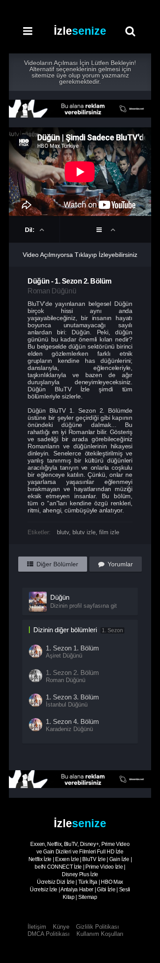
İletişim (37, 926)
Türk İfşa (87, 882)
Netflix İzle (40, 859)
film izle (109, 532)
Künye (61, 926)
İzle (80, 30)
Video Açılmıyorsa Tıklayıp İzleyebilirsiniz (80, 254)
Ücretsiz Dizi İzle (56, 882)
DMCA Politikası (49, 933)
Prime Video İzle (104, 867)
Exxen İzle (67, 859)
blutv (63, 532)
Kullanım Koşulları (100, 933)
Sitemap (87, 897)
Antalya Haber (76, 889)
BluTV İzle (93, 859)
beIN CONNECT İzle (58, 867)
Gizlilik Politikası (97, 926)
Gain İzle (119, 859)
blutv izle (84, 532)
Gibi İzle (106, 889)
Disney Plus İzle (80, 874)
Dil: (30, 229)
